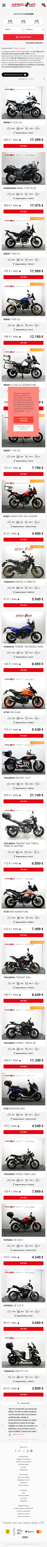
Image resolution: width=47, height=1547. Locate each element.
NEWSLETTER (23, 1501)
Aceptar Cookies (23, 420)
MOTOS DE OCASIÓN (23, 1477)
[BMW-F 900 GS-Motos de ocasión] (23, 234)
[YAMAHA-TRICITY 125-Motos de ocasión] (23, 1351)
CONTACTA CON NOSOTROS (23, 1462)
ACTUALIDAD (23, 1490)
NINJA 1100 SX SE (19, 188)
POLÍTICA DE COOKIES (23, 1514)
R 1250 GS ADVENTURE (19, 384)
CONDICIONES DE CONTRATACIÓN (23, 1508)
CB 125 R (13, 1305)
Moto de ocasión (19, 48)
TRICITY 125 (15, 1371)
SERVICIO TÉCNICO (23, 1485)
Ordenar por (23, 79)
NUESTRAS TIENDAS (23, 1464)
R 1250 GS (12, 122)
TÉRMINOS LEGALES (23, 1506)
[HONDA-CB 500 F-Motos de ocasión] (23, 1220)
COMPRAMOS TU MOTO (23, 1480)
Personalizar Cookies (23, 428)
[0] (43, 4)
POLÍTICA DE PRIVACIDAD (23, 1511)
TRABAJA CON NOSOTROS (23, 1459)
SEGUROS (23, 1467)
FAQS (23, 1493)
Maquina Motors (7, 48)
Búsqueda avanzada (34, 43)
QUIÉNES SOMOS (23, 1456)
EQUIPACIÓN (23, 1482)
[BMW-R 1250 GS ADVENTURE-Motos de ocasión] (23, 365)
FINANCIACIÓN (24, 1470)
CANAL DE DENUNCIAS (23, 1516)
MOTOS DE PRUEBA (23, 1495)
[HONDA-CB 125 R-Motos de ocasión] (23, 1285)
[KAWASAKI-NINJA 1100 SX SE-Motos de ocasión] (23, 168)
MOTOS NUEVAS (23, 1474)
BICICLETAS (23, 1498)
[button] (23, 146)
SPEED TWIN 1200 (19, 1174)
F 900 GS (11, 253)
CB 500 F (13, 1239)
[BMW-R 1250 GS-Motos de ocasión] (23, 102)
